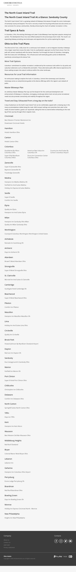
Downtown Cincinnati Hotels (14, 123)
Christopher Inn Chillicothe (14, 390)
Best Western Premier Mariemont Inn (18, 120)
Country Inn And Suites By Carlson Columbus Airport (59, 152)
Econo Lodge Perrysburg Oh (14, 481)
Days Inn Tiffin (10, 417)
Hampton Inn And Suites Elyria (15, 212)
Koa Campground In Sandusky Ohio (17, 362)
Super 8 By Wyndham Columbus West (12, 157)
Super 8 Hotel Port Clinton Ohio (16, 380)
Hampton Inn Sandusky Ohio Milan (17, 222)
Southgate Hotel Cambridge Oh (16, 289)
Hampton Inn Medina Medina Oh (16, 182)
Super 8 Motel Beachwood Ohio (16, 298)
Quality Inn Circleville (12, 335)
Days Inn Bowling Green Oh (14, 499)
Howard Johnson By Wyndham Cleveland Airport (21, 344)
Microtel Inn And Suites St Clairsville (17, 280)
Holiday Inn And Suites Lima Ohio (16, 325)
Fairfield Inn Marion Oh (13, 371)
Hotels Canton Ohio (11, 141)
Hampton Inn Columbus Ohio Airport (17, 472)
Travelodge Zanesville (12, 173)
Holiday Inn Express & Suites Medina (17, 188)
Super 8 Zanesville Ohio (13, 167)
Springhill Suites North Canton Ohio (17, 408)
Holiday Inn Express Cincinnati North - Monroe (21, 509)
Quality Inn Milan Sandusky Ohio (16, 225)
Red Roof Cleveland (11, 445)
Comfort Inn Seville (11, 200)
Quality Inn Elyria (10, 209)
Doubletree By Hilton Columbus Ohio (12, 152)
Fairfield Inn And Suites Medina (15, 185)
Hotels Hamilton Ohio (12, 132)
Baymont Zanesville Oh (13, 170)
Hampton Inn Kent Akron (13, 426)
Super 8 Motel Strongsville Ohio (16, 270)
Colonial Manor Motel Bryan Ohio (16, 454)
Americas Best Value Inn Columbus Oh (36, 152)
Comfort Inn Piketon (12, 307)
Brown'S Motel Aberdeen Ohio (15, 261)
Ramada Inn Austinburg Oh (14, 243)
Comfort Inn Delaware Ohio (14, 399)
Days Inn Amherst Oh (12, 252)
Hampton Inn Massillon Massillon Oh (17, 316)
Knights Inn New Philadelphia (15, 518)
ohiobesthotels (13, 3)
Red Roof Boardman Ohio (13, 490)
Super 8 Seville (10, 197)
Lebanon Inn (9, 463)
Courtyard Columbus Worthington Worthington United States (26, 234)
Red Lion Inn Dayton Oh (13, 353)
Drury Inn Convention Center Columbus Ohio (38, 157)
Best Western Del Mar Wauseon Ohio (17, 435)
